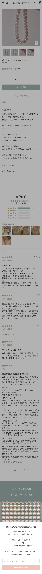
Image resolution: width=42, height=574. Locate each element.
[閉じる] (39, 504)
